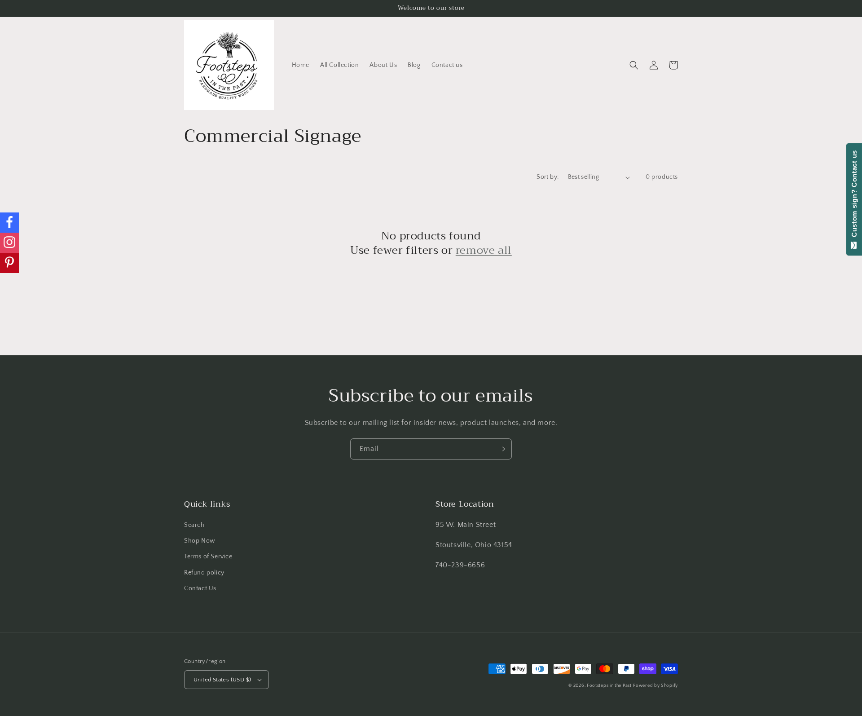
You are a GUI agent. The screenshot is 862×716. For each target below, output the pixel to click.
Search (194, 525)
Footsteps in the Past (609, 685)
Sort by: (548, 177)
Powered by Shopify (655, 685)
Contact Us (200, 588)
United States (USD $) (222, 679)
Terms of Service (208, 556)
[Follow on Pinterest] (9, 263)
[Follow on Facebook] (9, 222)
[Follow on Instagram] (9, 243)
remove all (484, 250)
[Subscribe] (501, 449)
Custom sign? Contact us (854, 196)
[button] (634, 65)
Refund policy (204, 572)
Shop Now (200, 540)
